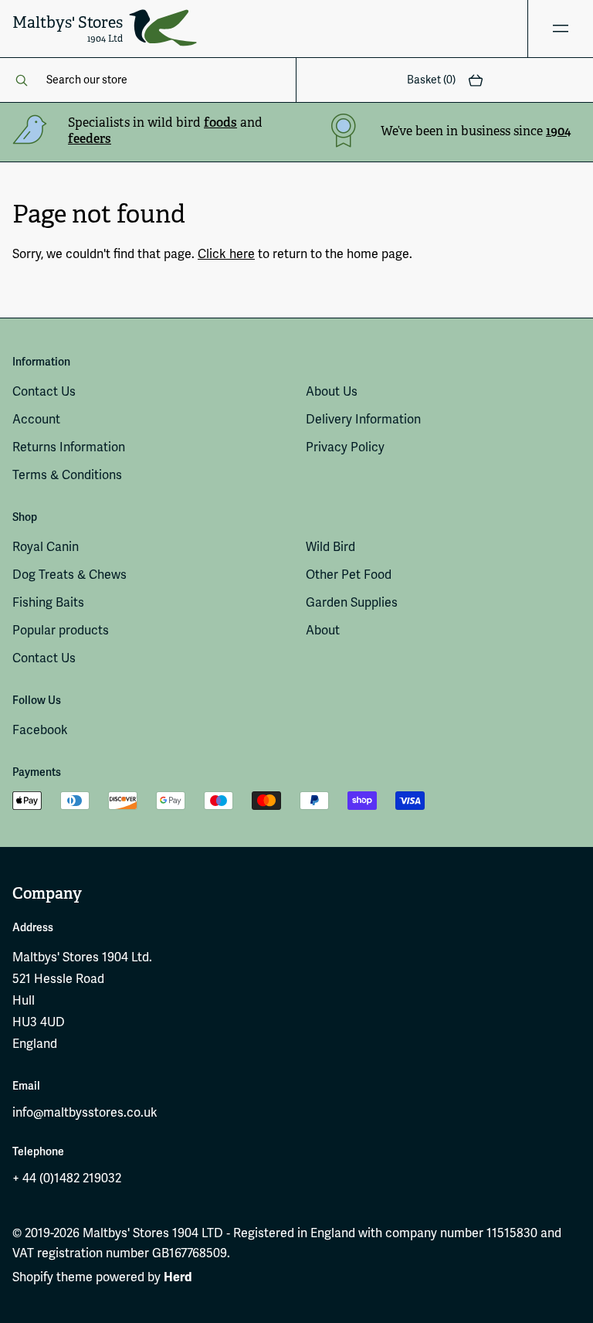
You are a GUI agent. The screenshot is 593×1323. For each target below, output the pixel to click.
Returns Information (68, 447)
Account (36, 419)
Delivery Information (363, 419)
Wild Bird (330, 547)
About (323, 630)
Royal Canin (45, 547)
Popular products (60, 630)
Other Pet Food (348, 575)
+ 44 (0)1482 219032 (66, 1178)
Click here (226, 254)
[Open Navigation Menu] (560, 28)
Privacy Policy (345, 447)
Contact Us (44, 392)
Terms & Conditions (67, 475)
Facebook (40, 730)
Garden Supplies (352, 602)
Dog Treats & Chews (69, 575)
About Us (331, 392)
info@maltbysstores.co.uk (85, 1113)
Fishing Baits (48, 602)
